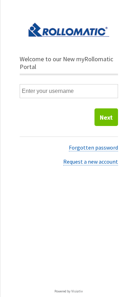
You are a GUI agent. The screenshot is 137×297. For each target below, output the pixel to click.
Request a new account (90, 161)
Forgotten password (93, 147)
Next (106, 117)
